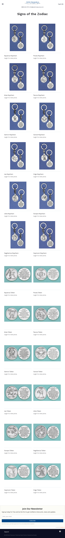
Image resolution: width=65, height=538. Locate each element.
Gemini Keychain (10, 135)
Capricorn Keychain (40, 253)
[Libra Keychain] (18, 195)
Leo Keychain (8, 174)
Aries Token (8, 332)
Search (6, 532)
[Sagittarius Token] (47, 432)
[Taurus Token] (47, 313)
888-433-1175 (25, 7)
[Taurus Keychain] (47, 77)
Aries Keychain (9, 95)
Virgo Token (37, 490)
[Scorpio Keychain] (47, 195)
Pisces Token (37, 293)
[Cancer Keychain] (47, 116)
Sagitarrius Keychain (11, 253)
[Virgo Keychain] (47, 156)
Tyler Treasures (11, 535)
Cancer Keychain (39, 135)
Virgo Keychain (38, 174)
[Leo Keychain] (18, 156)
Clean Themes (23, 535)
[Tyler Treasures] (32, 2)
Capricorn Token (9, 490)
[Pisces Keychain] (47, 37)
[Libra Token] (47, 392)
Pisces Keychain (38, 56)
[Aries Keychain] (18, 77)
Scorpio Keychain (39, 214)
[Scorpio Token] (18, 432)
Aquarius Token (9, 293)
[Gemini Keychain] (18, 116)
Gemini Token (9, 372)
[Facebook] (60, 532)
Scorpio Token (9, 451)
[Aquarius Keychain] (18, 37)
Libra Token (37, 411)
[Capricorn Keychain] (47, 234)
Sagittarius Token (39, 451)
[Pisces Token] (47, 274)
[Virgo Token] (47, 471)
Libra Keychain (9, 214)
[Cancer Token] (47, 353)
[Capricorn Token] (18, 471)
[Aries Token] (18, 313)
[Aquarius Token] (18, 274)
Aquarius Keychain (10, 56)
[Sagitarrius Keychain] (18, 234)
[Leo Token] (18, 392)
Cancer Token (37, 372)
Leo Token (7, 411)
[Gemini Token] (18, 353)
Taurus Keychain (39, 95)
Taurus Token (37, 332)
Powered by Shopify (32, 535)
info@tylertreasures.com (37, 7)
